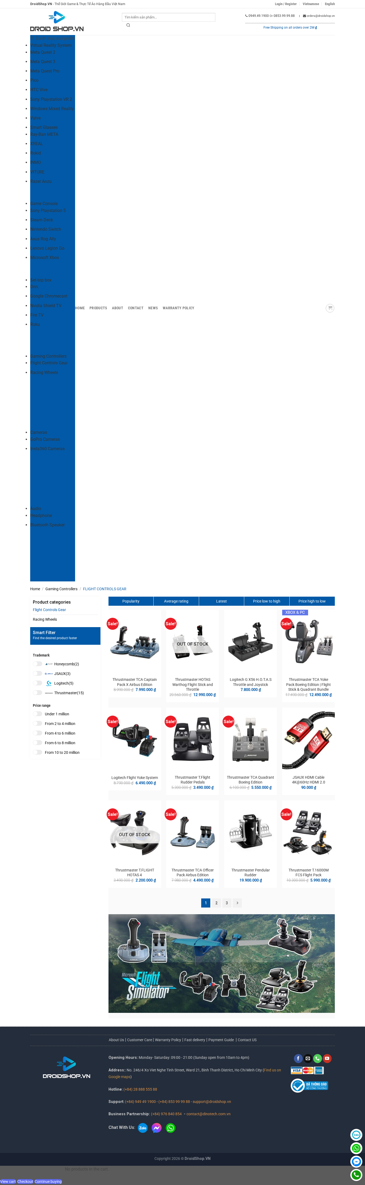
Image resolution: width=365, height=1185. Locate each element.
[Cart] (330, 308)
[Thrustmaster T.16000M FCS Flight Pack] (308, 832)
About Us (116, 1040)
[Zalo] (356, 1135)
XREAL (36, 143)
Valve (35, 118)
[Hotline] (356, 1175)
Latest (221, 601)
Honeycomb (66, 664)
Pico (34, 80)
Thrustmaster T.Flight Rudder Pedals (192, 780)
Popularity (130, 601)
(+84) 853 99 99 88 (174, 1101)
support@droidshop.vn (212, 1101)
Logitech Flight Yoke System (134, 777)
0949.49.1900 (258, 16)
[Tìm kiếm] (128, 26)
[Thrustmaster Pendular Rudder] (250, 832)
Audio (35, 508)
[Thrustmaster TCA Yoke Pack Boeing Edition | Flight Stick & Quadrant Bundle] (308, 642)
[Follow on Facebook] (298, 1058)
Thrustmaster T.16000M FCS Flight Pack (309, 873)
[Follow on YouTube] (327, 1058)
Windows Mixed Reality (52, 108)
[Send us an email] (308, 1058)
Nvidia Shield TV (45, 305)
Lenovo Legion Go (47, 248)
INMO (35, 162)
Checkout (25, 1181)
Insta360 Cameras (47, 448)
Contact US (247, 1040)
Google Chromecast (48, 296)
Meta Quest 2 (42, 52)
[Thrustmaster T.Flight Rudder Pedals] (192, 740)
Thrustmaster (69, 693)
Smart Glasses (44, 127)
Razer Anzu (41, 181)
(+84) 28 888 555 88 (140, 1089)
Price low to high (266, 601)
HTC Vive (39, 89)
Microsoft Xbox (44, 257)
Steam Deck (41, 219)
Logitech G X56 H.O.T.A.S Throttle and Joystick (250, 682)
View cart (8, 1181)
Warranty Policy (178, 308)
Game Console (44, 203)
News (153, 308)
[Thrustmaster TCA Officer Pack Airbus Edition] (192, 832)
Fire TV (37, 315)
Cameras (38, 432)
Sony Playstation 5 (48, 210)
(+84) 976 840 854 (166, 1114)
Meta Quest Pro (44, 71)
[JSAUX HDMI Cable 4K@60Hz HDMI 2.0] (308, 740)
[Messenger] (356, 1162)
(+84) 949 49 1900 (140, 1101)
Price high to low (312, 601)
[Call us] (317, 1058)
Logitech (63, 683)
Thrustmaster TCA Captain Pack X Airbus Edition (134, 682)
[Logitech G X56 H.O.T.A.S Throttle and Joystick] (250, 642)
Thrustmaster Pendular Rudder (250, 873)
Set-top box (41, 280)
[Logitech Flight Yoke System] (134, 740)
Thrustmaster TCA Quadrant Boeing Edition (250, 780)
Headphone (41, 515)
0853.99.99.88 (284, 16)
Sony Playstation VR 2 (51, 99)
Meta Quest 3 (42, 61)
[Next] (237, 903)
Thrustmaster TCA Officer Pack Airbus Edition (193, 873)
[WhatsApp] (356, 1148)
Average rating (176, 601)
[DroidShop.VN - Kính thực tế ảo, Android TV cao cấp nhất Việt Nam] (57, 22)
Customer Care (140, 1040)
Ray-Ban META (44, 134)
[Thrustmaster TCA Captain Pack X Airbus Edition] (134, 642)
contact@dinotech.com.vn (209, 1114)
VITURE (37, 172)
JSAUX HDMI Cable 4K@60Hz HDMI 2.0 (308, 780)
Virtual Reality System (51, 45)
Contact (135, 308)
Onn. (34, 286)
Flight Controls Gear (49, 362)
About (117, 308)
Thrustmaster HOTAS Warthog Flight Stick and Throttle (192, 684)
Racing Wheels (44, 372)
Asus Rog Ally (43, 238)
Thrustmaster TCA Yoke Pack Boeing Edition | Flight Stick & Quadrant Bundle (308, 684)
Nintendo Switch (45, 229)
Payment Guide (221, 1040)
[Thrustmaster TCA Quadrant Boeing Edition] (250, 740)
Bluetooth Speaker (47, 524)
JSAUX (62, 673)
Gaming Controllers (48, 356)
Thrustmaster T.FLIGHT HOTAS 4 (134, 873)
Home (80, 308)
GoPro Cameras (45, 439)
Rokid (35, 153)
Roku (35, 324)
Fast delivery (194, 1040)
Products (98, 308)
